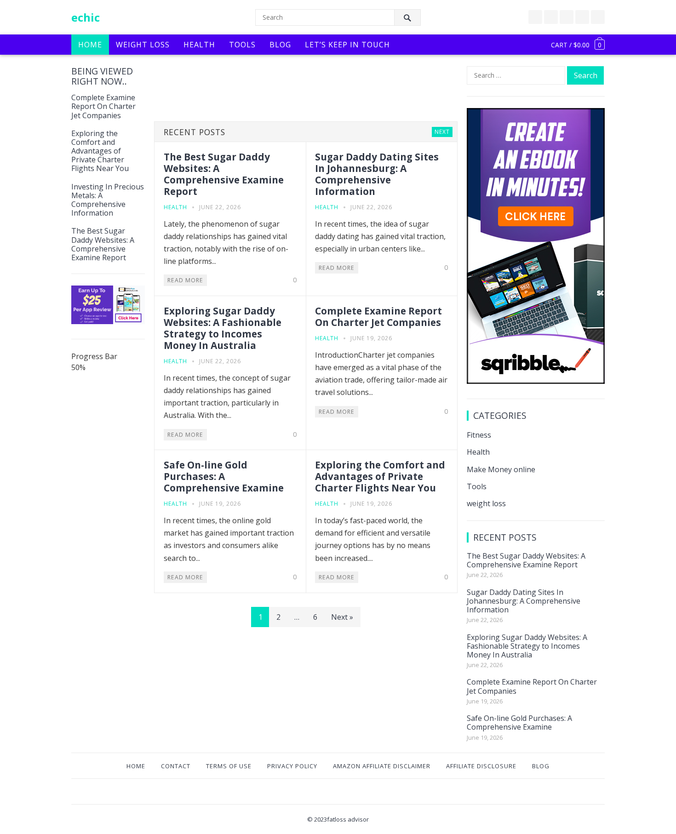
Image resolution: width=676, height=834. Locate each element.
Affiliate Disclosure (481, 766)
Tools (242, 45)
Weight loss (143, 45)
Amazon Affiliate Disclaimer (381, 766)
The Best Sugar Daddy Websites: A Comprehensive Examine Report (102, 244)
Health (199, 45)
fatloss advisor (348, 819)
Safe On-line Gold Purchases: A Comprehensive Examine (224, 476)
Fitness (479, 435)
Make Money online (501, 469)
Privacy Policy (292, 766)
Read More (185, 280)
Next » (342, 617)
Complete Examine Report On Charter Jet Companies (103, 106)
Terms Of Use (229, 766)
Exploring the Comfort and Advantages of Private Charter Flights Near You (100, 151)
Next (442, 132)
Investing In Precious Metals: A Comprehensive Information (107, 200)
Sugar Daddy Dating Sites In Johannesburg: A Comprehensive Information (377, 174)
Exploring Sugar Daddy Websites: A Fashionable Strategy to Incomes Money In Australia (222, 328)
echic (85, 17)
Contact (175, 766)
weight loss (486, 503)
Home (90, 45)
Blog (280, 45)
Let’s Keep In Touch (347, 45)
